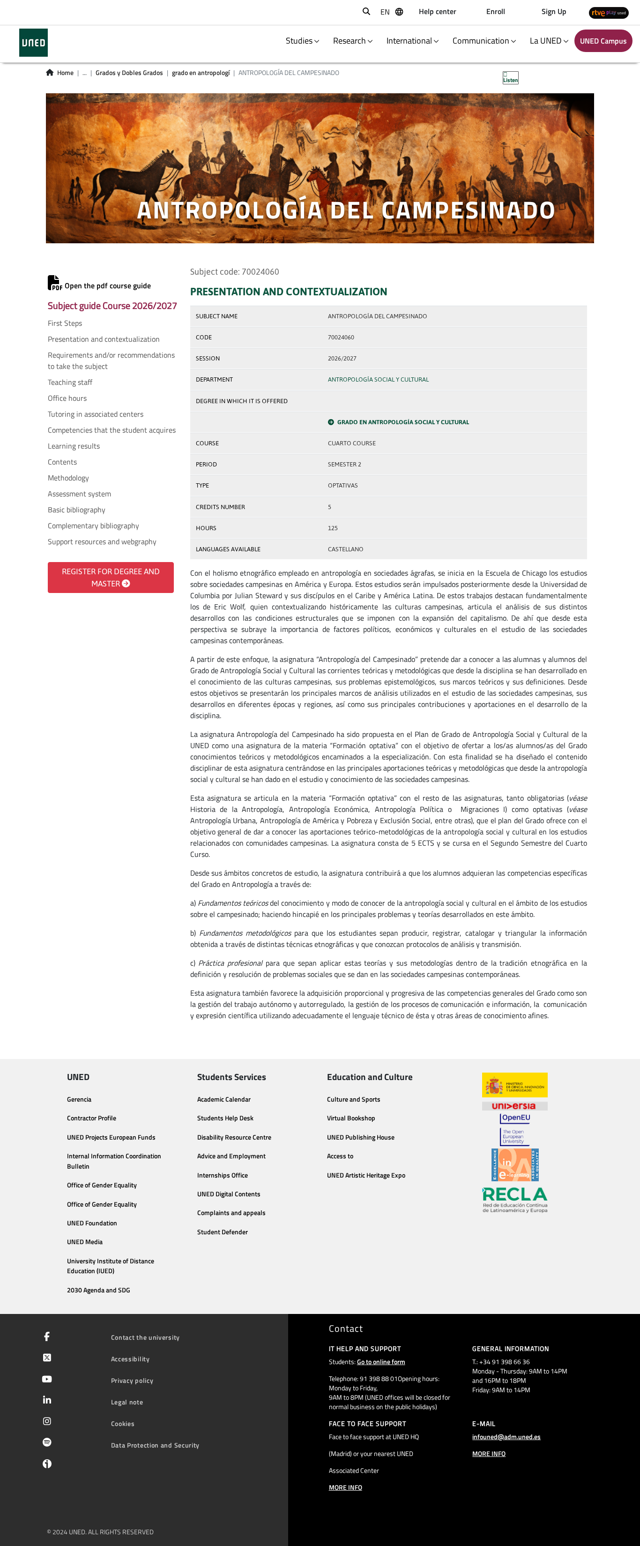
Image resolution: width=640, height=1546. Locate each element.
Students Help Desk (225, 1118)
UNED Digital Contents (228, 1194)
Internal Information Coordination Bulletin (114, 1161)
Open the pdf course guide (107, 285)
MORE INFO (345, 1487)
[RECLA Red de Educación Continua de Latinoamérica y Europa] (515, 1200)
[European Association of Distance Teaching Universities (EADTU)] (515, 1164)
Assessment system (79, 493)
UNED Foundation (92, 1223)
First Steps (65, 323)
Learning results (74, 445)
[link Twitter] (45, 1358)
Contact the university (145, 1337)
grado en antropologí (201, 73)
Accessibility (130, 1359)
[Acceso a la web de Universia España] (515, 1105)
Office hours (67, 398)
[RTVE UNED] (609, 12)
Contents (62, 461)
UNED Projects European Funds (111, 1137)
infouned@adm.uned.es (506, 1436)
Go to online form (381, 1361)
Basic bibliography (76, 509)
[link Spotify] (45, 1443)
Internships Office (222, 1175)
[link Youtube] (45, 1380)
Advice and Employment (231, 1156)
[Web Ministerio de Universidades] (515, 1085)
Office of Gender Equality (102, 1185)
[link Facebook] (45, 1337)
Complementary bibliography (93, 525)
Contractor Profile (91, 1118)
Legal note (127, 1402)
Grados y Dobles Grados (129, 73)
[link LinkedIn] (45, 1401)
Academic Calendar (224, 1099)
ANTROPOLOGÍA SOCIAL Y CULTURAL (378, 379)
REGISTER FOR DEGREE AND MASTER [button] (111, 577)
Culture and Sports (353, 1099)
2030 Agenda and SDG (98, 1290)
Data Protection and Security (155, 1445)
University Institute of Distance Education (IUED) (110, 1266)
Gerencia (79, 1099)
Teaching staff (70, 382)
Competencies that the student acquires (112, 429)
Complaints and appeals (231, 1213)
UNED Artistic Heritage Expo (366, 1175)
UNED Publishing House (360, 1137)
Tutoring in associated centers (95, 414)
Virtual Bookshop (351, 1118)
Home (65, 73)
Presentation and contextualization (104, 339)
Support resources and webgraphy (102, 541)
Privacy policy (132, 1380)
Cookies (123, 1423)
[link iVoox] (45, 1466)
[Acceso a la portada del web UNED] (33, 43)
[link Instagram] (45, 1422)
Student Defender (222, 1232)
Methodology (68, 477)
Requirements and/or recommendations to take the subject (111, 360)
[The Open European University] (515, 1129)
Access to (340, 1156)
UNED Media (85, 1242)
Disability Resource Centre (234, 1137)
